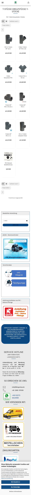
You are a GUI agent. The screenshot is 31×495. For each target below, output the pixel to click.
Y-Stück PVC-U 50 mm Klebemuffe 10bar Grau (22, 76)
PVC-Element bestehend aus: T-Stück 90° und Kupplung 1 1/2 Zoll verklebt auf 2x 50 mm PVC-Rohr (8, 163)
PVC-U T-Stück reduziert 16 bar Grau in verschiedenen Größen (22, 134)
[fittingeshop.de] (15, 2)
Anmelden (15, 225)
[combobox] (14, 21)
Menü (2, 2)
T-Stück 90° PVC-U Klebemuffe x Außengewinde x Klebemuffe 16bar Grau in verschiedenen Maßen (22, 105)
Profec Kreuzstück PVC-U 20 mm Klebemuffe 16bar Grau (8, 76)
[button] (3, 21)
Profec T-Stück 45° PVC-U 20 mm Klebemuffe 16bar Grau (22, 47)
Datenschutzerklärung (7, 478)
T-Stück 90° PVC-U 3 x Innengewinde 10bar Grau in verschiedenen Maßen (8, 134)
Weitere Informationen (15, 491)
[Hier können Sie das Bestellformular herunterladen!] (15, 444)
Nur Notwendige (15, 487)
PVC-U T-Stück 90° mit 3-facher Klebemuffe (8, 47)
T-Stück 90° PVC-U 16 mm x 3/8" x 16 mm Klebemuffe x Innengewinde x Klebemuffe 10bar (8, 105)
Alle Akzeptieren (15, 482)
